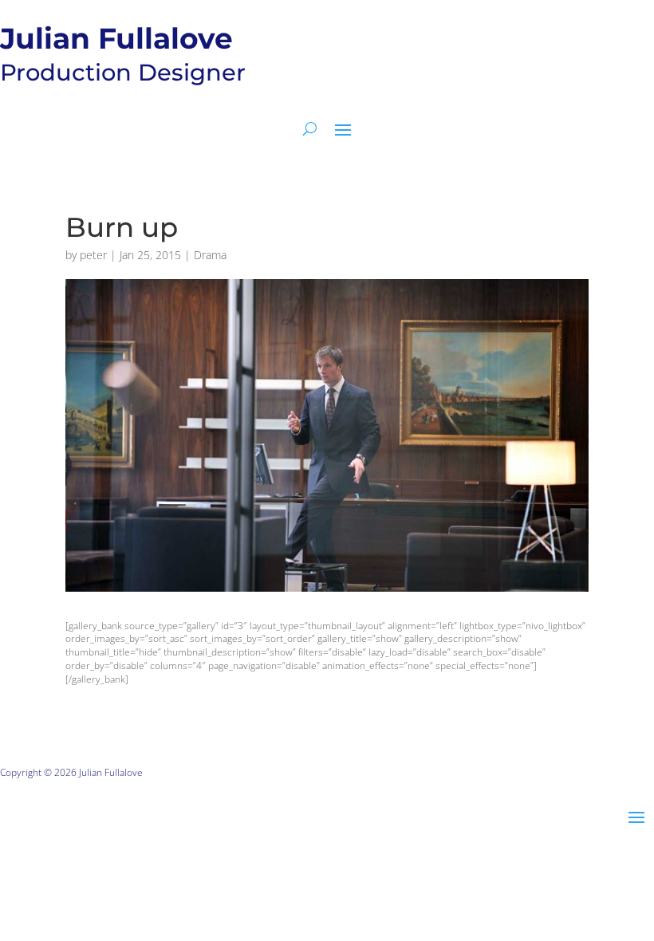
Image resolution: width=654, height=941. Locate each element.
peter (93, 254)
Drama (210, 254)
